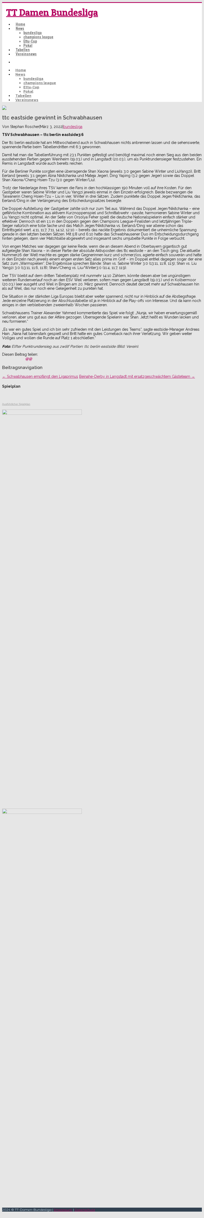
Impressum (63, 1210)
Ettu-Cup (30, 41)
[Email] (29, 359)
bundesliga (32, 33)
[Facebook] (5, 359)
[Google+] (23, 359)
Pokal (27, 45)
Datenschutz (85, 1210)
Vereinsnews (26, 54)
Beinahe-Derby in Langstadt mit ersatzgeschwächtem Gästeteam (137, 376)
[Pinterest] (17, 359)
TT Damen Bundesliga (52, 12)
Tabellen (23, 50)
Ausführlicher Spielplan (16, 404)
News (20, 28)
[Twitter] (11, 359)
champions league (38, 37)
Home (20, 24)
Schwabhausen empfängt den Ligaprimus (40, 376)
